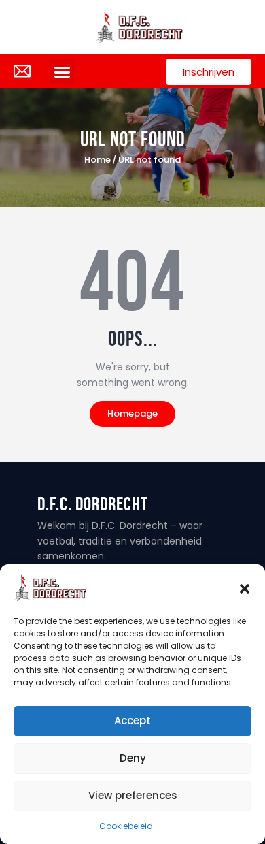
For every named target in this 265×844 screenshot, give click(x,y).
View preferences (132, 795)
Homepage (132, 413)
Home (97, 160)
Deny (133, 758)
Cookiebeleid (126, 826)
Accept (132, 720)
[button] (244, 588)
